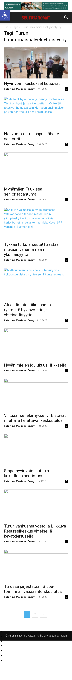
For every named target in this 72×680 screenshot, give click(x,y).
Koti (6, 27)
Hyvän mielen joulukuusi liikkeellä (35, 365)
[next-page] (43, 614)
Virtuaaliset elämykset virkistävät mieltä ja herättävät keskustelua (35, 418)
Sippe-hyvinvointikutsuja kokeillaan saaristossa (26, 473)
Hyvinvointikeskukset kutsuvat (32, 83)
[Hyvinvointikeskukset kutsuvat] (36, 62)
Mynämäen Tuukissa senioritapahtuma (23, 192)
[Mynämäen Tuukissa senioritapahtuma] (36, 168)
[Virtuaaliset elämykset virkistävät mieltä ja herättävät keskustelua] (36, 394)
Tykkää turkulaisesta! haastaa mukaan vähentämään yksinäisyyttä (31, 249)
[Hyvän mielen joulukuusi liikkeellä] (36, 344)
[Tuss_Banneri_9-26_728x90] (36, 6)
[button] (5, 15)
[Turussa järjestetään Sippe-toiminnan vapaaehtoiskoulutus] (36, 565)
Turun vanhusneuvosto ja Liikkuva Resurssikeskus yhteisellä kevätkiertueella (35, 531)
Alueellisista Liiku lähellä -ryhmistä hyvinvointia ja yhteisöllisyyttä (28, 309)
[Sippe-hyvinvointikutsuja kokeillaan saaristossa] (36, 450)
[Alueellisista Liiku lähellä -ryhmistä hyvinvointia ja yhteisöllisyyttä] (36, 284)
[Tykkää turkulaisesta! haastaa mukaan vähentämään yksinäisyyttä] (36, 223)
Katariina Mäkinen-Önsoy (19, 88)
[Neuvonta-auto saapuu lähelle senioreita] (36, 113)
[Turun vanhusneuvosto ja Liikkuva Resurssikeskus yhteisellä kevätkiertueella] (36, 505)
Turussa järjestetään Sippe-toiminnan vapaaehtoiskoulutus (33, 589)
